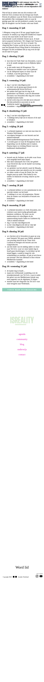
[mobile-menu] (39, 4)
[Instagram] (37, 576)
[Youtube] (41, 576)
